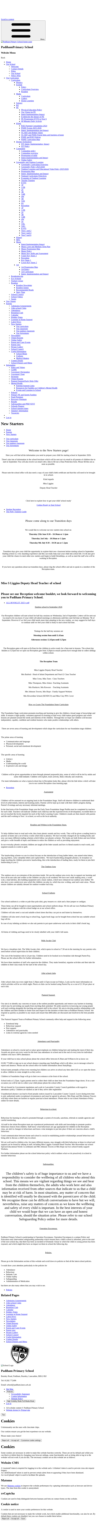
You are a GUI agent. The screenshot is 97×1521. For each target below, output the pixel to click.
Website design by (18, 1410)
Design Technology (24, 142)
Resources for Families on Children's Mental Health (36, 388)
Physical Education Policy (31, 110)
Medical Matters (22, 358)
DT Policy (25, 146)
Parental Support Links (25, 386)
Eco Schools (16, 278)
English (19, 85)
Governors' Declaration (20, 372)
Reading (24, 92)
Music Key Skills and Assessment (34, 253)
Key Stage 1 (26, 260)
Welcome (15, 66)
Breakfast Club (17, 313)
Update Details (17, 361)
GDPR (14, 370)
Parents (9, 304)
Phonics (19, 82)
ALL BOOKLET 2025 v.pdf (17, 603)
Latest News (16, 322)
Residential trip (17, 276)
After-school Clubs (18, 308)
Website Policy (17, 1399)
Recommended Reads (25, 290)
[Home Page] (16, 42)
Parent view (16, 345)
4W (22, 196)
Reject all (5, 1440)
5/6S (23, 201)
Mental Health (16, 383)
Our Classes (11, 301)
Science (19, 103)
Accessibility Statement (20, 1394)
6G (22, 203)
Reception (25, 206)
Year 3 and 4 (26, 233)
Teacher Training (28, 180)
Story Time (20, 292)
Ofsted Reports (17, 338)
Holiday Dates (17, 317)
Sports (13, 299)
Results (14, 402)
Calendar (14, 315)
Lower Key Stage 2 (29, 262)
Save (23, 1519)
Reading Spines (22, 288)
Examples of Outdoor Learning (33, 178)
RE (17, 105)
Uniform (19, 356)
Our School (10, 64)
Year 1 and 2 (26, 231)
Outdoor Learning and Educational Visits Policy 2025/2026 (45, 169)
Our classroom (22, 329)
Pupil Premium (17, 397)
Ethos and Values (18, 367)
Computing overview (29, 153)
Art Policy (25, 269)
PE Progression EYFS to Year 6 (34, 119)
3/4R (23, 194)
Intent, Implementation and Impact (34, 130)
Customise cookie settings (31, 1440)
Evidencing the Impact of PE (32, 117)
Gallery (24, 98)
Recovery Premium (19, 399)
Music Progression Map (30, 249)
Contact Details (17, 69)
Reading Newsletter (24, 285)
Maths (18, 94)
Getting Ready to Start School (48, 505)
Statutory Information (19, 411)
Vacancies (15, 413)
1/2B (23, 187)
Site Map (9, 1389)
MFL (18, 240)
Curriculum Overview (30, 89)
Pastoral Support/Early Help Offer (24, 381)
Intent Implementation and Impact (34, 158)
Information (10, 365)
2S (22, 190)
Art (17, 265)
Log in (8, 417)
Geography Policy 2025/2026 (33, 167)
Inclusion (14, 376)
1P (22, 185)
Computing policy (28, 151)
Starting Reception (13, 509)
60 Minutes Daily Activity (31, 121)
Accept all (15, 1440)
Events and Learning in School (28, 390)
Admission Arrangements (21, 306)
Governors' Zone (18, 374)
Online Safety (26, 160)
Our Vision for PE (28, 112)
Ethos (13, 71)
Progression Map (28, 171)
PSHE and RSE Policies (31, 137)
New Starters (16, 324)
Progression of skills (29, 155)
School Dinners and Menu (21, 363)
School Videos (17, 297)
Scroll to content (7, 19)
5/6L (23, 224)
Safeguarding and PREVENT (23, 404)
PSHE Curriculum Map (30, 139)
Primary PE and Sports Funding (24, 395)
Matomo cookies (14, 1486)
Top (3, 1415)
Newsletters (15, 335)
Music (18, 242)
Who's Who (16, 76)
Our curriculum (22, 326)
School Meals (21, 354)
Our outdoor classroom (25, 331)
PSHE (18, 123)
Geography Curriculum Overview (34, 164)
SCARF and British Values (32, 133)
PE (17, 107)
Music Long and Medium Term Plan (35, 247)
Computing (20, 149)
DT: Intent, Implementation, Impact (35, 144)
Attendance (15, 310)
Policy (23, 87)
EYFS (23, 183)
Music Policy (26, 251)
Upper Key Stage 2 (29, 256)
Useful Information (18, 351)
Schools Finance (17, 406)
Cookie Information (19, 1396)
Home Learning (27, 101)
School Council (17, 294)
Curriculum (15, 80)
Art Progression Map (29, 267)
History (19, 237)
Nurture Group (17, 281)
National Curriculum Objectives (34, 176)
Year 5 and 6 (26, 235)
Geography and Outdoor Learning (29, 162)
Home (8, 62)
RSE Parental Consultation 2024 (34, 126)
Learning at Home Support (21, 319)
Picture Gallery (17, 347)
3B (22, 192)
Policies (14, 392)
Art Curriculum (27, 272)
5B (22, 199)
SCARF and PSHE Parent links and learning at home (42, 135)
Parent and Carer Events (20, 342)
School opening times (19, 408)
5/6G (23, 226)
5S (22, 221)
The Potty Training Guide (16, 512)
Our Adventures (22, 333)
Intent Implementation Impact (33, 114)
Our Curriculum (12, 78)
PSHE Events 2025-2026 (31, 128)
